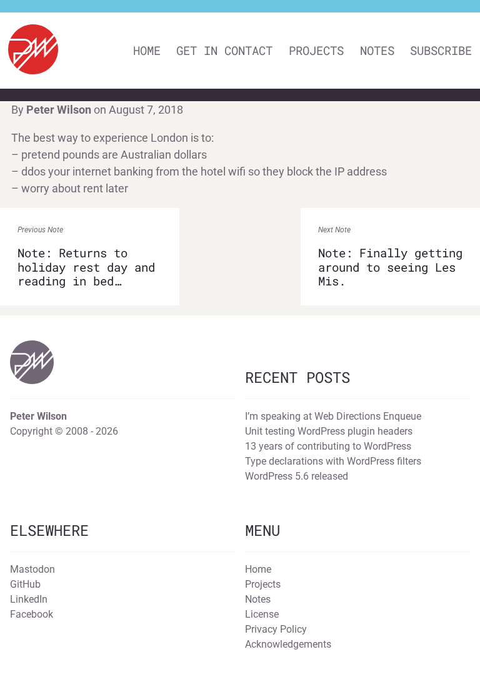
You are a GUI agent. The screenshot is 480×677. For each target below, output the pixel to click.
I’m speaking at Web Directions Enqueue (333, 416)
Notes (377, 50)
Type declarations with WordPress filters (333, 461)
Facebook (31, 614)
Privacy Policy (276, 629)
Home (147, 50)
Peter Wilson (58, 109)
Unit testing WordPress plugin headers (328, 431)
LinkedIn (29, 599)
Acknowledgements (288, 644)
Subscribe (441, 50)
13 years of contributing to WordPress (328, 446)
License (262, 614)
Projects (316, 50)
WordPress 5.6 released (296, 476)
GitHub (25, 584)
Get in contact (224, 50)
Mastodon (32, 569)
